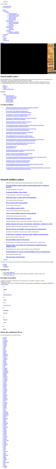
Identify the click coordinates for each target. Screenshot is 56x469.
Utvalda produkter (29, 283)
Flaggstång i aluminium (14, 33)
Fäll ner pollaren (12, 18)
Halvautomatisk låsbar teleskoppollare (17, 203)
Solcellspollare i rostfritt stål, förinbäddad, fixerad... (17, 115)
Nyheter (5, 38)
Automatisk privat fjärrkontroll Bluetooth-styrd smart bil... (18, 169)
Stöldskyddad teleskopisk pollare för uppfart (18, 218)
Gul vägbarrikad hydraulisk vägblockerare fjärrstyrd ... (17, 126)
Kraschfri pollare (12, 19)
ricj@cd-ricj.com (7, 7)
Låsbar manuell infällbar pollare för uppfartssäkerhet (21, 213)
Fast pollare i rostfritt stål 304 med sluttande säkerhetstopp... (19, 112)
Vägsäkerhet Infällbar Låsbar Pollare (16, 192)
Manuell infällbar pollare (14, 14)
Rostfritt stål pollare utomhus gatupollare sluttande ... (17, 154)
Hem (4, 9)
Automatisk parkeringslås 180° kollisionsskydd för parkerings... (19, 158)
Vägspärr (11, 28)
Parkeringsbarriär (9, 20)
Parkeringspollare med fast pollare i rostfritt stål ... (16, 123)
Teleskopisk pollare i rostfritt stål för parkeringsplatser (17, 161)
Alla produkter (44, 283)
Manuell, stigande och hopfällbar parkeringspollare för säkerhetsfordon (26, 229)
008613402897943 (7, 6)
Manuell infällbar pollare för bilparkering (17, 239)
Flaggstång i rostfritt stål (14, 31)
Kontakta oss (6, 40)
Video (4, 39)
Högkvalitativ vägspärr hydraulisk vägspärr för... (16, 133)
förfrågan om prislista (5, 282)
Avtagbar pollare (12, 17)
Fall (4, 36)
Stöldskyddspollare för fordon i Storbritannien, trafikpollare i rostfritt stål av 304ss (29, 224)
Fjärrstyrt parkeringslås (14, 22)
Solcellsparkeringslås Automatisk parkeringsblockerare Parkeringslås (21, 140)
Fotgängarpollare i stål (11, 147)
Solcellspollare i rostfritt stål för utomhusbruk (15, 119)
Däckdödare (11, 29)
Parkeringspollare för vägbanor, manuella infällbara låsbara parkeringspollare (28, 251)
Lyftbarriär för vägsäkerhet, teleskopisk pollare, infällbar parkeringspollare (27, 234)
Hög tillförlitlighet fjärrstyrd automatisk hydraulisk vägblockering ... (20, 137)
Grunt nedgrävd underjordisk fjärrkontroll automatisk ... (18, 130)
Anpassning (5, 34)
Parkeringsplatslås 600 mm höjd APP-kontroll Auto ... (17, 108)
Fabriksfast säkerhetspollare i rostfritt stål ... (15, 151)
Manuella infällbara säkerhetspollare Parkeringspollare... (18, 165)
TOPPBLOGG (50, 283)
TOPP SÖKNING (5, 284)
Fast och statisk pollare (14, 16)
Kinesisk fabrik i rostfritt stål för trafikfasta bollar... (17, 144)
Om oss (5, 35)
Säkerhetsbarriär (9, 27)
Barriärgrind (11, 25)
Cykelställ (11, 24)
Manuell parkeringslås (13, 23)
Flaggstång (8, 30)
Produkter (5, 11)
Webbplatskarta (36, 283)
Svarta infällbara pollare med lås (15, 208)
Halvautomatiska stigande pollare (15, 257)
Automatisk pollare (13, 13)
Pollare (7, 12)
